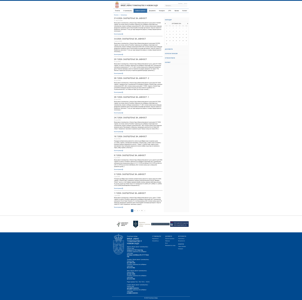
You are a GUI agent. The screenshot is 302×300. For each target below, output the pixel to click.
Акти (166, 243)
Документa (169, 49)
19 (141, 210)
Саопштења (181, 238)
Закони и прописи (169, 238)
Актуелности (181, 240)
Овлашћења (155, 240)
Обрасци (167, 240)
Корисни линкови (171, 53)
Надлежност (155, 238)
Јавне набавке (182, 246)
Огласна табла (170, 58)
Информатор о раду (170, 245)
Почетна (116, 15)
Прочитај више (118, 33)
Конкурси (180, 248)
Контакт (168, 62)
